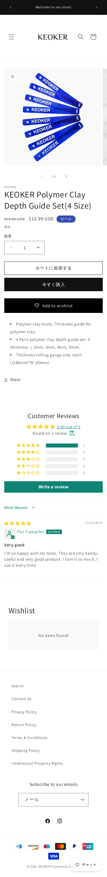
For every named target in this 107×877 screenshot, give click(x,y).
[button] (11, 37)
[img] (17, 523)
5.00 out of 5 (68, 426)
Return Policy (23, 724)
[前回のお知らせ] (10, 7)
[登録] (82, 799)
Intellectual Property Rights (37, 763)
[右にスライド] (66, 176)
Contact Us (21, 698)
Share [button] (15, 379)
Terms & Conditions (29, 737)
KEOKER (44, 866)
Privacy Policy (23, 711)
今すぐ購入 (53, 284)
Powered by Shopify (65, 866)
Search (17, 685)
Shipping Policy (25, 750)
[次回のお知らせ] (96, 7)
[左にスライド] (41, 176)
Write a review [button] (53, 487)
